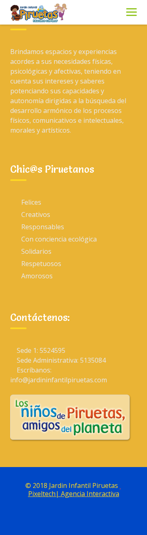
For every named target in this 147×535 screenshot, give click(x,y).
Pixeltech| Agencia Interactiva (73, 493)
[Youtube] (83, 517)
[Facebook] (64, 517)
